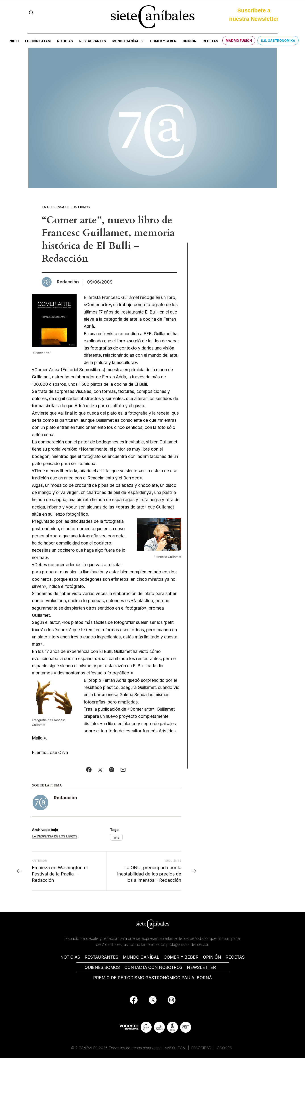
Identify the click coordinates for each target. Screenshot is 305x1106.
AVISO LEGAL (176, 1048)
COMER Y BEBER (181, 957)
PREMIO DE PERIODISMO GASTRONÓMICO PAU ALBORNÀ (152, 977)
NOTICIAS (70, 957)
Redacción (65, 797)
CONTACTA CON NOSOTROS (153, 967)
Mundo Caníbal (126, 41)
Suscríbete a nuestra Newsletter (254, 17)
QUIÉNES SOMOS (102, 967)
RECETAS (235, 957)
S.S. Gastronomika (278, 40)
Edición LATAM (38, 41)
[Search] (31, 12)
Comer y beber (163, 41)
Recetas (210, 41)
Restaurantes (92, 41)
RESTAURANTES (101, 957)
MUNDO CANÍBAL (141, 957)
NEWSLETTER (201, 967)
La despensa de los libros (66, 207)
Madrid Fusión (239, 40)
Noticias (65, 41)
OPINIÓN (212, 957)
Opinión (189, 41)
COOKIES (224, 1048)
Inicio (14, 41)
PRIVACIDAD (201, 1048)
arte (116, 837)
